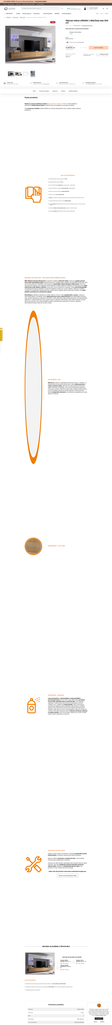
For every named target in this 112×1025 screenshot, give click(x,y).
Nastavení (95, 1021)
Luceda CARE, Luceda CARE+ (28, 4)
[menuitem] (9, 13)
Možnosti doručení (69, 38)
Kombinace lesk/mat (79, 1022)
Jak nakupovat (11, 4)
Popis (34, 91)
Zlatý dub (81, 1019)
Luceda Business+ (40, 4)
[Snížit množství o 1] (81, 48)
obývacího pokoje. (68, 867)
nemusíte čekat (91, 83)
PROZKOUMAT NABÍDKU (41, 1)
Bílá (78, 1019)
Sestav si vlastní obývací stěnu (68, 875)
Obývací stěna (80, 1009)
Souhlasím (99, 1018)
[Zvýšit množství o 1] (86, 48)
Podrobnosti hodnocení (87, 25)
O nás (5, 4)
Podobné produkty (73, 91)
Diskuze (63, 91)
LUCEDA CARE (81, 42)
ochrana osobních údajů (100, 1015)
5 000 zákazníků (46, 83)
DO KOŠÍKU (100, 47)
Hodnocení (18, 4)
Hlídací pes (68, 56)
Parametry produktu (44, 91)
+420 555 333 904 (103, 54)
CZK (104, 4)
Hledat (62, 9)
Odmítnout (102, 1021)
